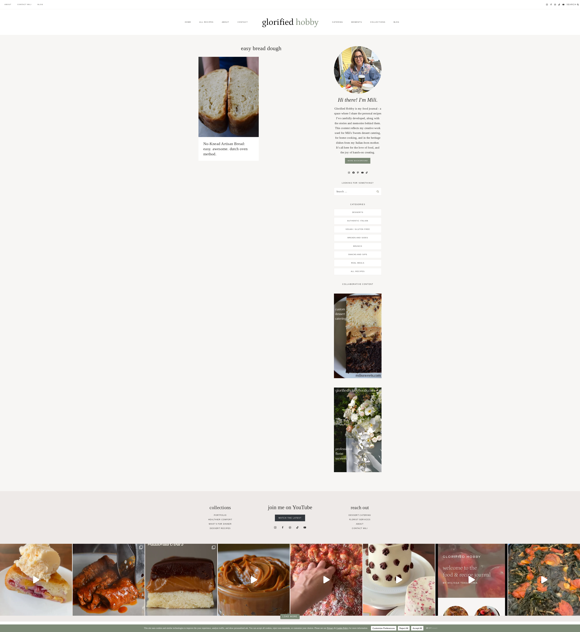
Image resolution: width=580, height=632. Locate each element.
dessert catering (360, 515)
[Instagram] (547, 4)
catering (337, 22)
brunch (357, 246)
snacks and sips (357, 254)
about (8, 4)
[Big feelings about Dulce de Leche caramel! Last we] (181, 580)
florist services (360, 520)
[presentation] (228, 97)
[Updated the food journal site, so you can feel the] (471, 580)
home (188, 22)
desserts (357, 212)
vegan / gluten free (358, 229)
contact (243, 22)
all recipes (358, 271)
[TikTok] (559, 4)
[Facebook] (551, 4)
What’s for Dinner (220, 524)
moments (356, 22)
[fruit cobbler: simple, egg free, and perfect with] (36, 580)
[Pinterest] (555, 4)
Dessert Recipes (220, 528)
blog (40, 4)
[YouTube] (563, 4)
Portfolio (220, 515)
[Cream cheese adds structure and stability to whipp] (399, 580)
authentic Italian (357, 221)
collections (377, 22)
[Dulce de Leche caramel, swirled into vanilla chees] (254, 580)
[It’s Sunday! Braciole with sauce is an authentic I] (109, 580)
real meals (357, 263)
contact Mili (24, 4)
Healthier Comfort (220, 520)
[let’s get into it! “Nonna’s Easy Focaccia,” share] (326, 580)
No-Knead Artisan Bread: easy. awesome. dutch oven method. (225, 149)
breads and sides (358, 238)
